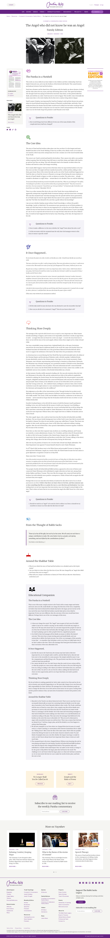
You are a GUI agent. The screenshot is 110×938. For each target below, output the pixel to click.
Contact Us (62, 921)
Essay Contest (62, 892)
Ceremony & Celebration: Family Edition (48, 902)
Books (28, 12)
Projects (77, 12)
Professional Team (63, 919)
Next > (70, 783)
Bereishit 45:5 (53, 644)
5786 (17, 849)
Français (96, 5)
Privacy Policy (18, 928)
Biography (9, 892)
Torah (42, 12)
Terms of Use (10, 928)
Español (12, 95)
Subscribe (64, 811)
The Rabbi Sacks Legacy (65, 913)
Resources (67, 12)
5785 (50, 849)
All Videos (43, 910)
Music (8, 912)
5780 (61, 34)
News (86, 12)
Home (8, 16)
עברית (101, 5)
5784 (83, 849)
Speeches (26, 906)
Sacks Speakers (28, 919)
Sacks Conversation (64, 904)
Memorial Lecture (63, 906)
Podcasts (26, 908)
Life (23, 12)
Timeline (9, 894)
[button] (107, 849)
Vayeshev (56, 34)
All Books (9, 906)
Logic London (100, 936)
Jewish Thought (28, 896)
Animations (44, 912)
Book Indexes (10, 908)
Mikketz (70, 774)
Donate (11, 5)
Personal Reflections (12, 900)
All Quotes (44, 892)
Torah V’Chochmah (64, 896)
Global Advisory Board (64, 917)
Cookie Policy (27, 928)
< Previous (40, 783)
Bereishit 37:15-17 (45, 188)
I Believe (50, 34)
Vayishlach (40, 774)
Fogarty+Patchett (91, 936)
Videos (35, 12)
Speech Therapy (81, 852)
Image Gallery (10, 896)
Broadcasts (27, 904)
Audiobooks (10, 910)
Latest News (44, 918)
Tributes (9, 898)
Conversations (28, 910)
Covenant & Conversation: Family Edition (30, 16)
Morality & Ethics (54, 12)
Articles (26, 902)
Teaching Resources (29, 917)
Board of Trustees (63, 915)
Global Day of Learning (65, 902)
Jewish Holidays (28, 894)
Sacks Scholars (63, 894)
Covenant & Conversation (31, 892)
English (11, 93)
